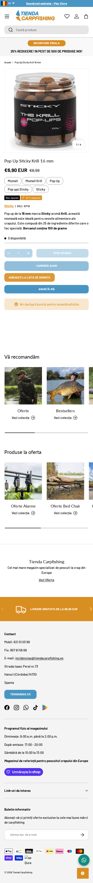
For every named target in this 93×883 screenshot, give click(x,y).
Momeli (13, 181)
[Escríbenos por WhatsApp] (84, 860)
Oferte (23, 410)
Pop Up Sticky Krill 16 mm (28, 62)
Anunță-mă (46, 289)
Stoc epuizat (62, 253)
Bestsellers (65, 410)
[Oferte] (23, 385)
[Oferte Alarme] (23, 481)
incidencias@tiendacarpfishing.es (39, 658)
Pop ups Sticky (18, 189)
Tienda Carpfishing (22, 872)
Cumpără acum (46, 265)
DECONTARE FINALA (47, 43)
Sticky (40, 189)
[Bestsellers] (65, 385)
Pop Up (55, 181)
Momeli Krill (34, 181)
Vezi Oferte (46, 580)
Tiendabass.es (20, 694)
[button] (86, 16)
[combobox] (46, 29)
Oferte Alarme (23, 506)
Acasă (7, 62)
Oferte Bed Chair (65, 506)
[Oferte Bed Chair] (65, 481)
